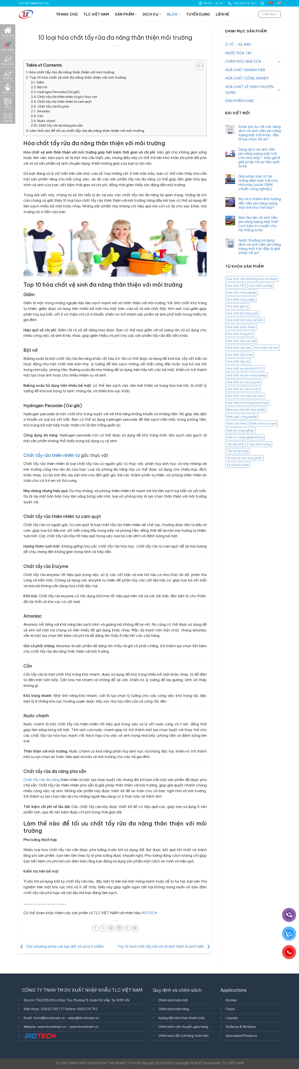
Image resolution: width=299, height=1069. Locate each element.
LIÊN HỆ (222, 14)
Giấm (40, 82)
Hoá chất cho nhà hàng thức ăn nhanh (252, 279)
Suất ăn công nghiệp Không (245, 437)
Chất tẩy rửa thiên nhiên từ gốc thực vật (67, 97)
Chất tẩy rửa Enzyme (53, 106)
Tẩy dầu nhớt (235, 444)
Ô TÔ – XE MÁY (238, 44)
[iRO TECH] (40, 1036)
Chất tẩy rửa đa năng (41, 779)
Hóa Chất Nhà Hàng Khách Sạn (247, 403)
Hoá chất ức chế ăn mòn (243, 389)
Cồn (40, 116)
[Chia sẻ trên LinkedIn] (119, 928)
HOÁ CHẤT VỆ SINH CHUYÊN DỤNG (249, 90)
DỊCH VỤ (150, 14)
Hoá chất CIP (235, 286)
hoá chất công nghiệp (241, 292)
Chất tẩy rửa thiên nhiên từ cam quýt (64, 102)
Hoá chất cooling (260, 286)
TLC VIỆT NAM (96, 14)
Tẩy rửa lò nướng (259, 444)
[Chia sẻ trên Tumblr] (127, 928)
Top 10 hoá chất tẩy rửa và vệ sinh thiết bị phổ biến (161, 946)
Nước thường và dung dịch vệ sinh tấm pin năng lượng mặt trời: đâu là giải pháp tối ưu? (259, 246)
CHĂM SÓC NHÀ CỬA (243, 61)
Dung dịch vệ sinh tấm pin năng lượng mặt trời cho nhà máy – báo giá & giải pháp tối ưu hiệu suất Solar (259, 157)
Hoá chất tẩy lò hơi (239, 354)
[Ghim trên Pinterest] (111, 928)
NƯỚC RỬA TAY (238, 53)
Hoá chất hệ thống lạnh (242, 313)
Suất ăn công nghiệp (240, 430)
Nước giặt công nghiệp (242, 417)
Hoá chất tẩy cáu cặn (241, 341)
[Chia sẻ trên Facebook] (95, 928)
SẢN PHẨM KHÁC (239, 101)
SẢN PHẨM (124, 14)
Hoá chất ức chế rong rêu (243, 382)
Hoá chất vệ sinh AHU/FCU (245, 368)
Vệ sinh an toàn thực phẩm (244, 458)
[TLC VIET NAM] (33, 14)
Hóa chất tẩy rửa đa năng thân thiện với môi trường (71, 72)
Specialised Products (241, 1036)
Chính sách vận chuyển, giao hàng (183, 1027)
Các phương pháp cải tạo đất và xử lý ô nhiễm (64, 946)
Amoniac (43, 111)
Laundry (232, 1018)
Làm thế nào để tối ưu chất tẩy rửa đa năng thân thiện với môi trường (87, 131)
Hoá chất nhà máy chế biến (245, 320)
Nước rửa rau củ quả (263, 423)
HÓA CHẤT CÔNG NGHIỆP (247, 78)
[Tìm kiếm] (262, 3)
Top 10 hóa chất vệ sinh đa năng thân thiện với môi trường (78, 77)
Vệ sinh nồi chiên (238, 465)
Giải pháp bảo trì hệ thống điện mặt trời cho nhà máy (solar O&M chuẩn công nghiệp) (258, 182)
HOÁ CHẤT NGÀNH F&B (245, 70)
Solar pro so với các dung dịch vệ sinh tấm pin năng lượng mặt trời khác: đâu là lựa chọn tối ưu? (259, 133)
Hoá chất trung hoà (240, 334)
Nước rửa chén (236, 423)
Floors (230, 1009)
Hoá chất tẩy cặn (238, 348)
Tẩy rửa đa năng (237, 451)
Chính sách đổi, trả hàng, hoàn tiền (183, 1036)
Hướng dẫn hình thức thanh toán (181, 1018)
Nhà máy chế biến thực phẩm (246, 410)
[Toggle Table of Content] (197, 66)
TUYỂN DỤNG (198, 14)
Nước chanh (46, 121)
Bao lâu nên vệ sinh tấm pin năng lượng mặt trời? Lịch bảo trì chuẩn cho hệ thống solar (258, 224)
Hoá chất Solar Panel (241, 327)
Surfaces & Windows (241, 1027)
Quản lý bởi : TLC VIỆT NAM (224, 1063)
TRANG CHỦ (67, 14)
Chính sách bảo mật (173, 1000)
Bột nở (42, 87)
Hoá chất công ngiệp (241, 299)
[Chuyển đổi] (279, 61)
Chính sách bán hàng (173, 1009)
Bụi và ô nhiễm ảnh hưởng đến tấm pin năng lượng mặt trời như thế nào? (259, 203)
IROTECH (149, 913)
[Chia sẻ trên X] (103, 928)
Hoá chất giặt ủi (237, 306)
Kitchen (231, 1000)
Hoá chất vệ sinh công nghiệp (246, 375)
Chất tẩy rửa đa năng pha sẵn (61, 125)
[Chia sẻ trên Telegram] (135, 928)
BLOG (172, 14)
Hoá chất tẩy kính (266, 348)
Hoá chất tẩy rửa (238, 361)
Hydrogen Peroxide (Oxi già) (58, 92)
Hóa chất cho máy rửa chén (245, 396)
